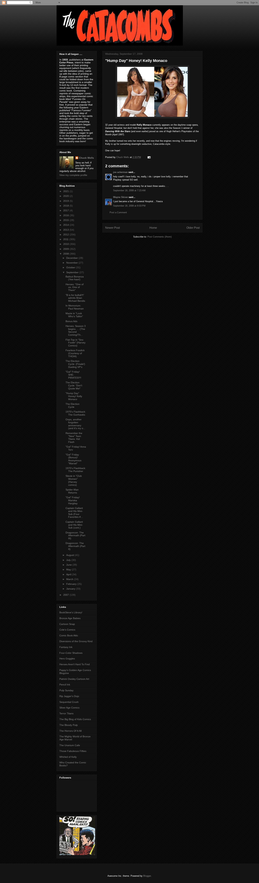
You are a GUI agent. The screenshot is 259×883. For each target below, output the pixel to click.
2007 (66, 594)
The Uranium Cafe (69, 745)
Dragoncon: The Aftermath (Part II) (75, 546)
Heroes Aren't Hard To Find (74, 664)
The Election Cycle (72, 405)
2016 (66, 215)
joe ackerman (120, 172)
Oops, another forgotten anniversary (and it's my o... (75, 424)
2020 (66, 196)
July (68, 560)
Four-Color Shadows (70, 652)
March (70, 579)
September (72, 272)
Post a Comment (118, 212)
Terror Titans (66, 713)
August (70, 555)
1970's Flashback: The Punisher (76, 470)
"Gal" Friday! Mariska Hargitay (73, 500)
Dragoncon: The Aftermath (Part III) (75, 535)
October (71, 267)
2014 (66, 224)
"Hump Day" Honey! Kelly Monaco (74, 396)
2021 (66, 191)
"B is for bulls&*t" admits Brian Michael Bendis (75, 298)
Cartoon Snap (67, 624)
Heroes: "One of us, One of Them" (75, 287)
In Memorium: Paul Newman (75, 307)
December (72, 258)
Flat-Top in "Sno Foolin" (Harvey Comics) (75, 342)
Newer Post (112, 227)
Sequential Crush (69, 702)
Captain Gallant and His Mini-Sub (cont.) (74, 524)
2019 (66, 201)
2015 (66, 220)
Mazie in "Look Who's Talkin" (74, 315)
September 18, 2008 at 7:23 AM (129, 190)
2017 (66, 210)
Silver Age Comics (69, 707)
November (72, 262)
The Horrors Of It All (70, 730)
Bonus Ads (71, 321)
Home (153, 227)
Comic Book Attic (68, 635)
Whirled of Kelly (68, 756)
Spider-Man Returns (72, 491)
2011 (66, 239)
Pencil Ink (64, 684)
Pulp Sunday (66, 690)
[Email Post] (148, 157)
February (71, 584)
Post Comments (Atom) (159, 236)
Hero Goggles (67, 658)
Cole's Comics (67, 629)
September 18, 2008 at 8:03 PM (129, 205)
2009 (66, 249)
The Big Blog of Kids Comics (75, 719)
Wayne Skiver (120, 197)
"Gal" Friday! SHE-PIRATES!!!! (73, 374)
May (69, 569)
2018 (66, 205)
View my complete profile (73, 175)
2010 (66, 244)
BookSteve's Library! (70, 612)
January (71, 588)
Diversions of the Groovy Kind (75, 641)
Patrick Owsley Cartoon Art (74, 679)
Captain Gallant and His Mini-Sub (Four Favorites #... (74, 512)
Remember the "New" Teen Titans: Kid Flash (74, 437)
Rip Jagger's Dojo (69, 696)
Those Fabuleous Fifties (72, 751)
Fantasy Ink (65, 647)
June (69, 564)
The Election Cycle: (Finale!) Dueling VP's (75, 364)
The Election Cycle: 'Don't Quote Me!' (74, 385)
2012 (66, 234)
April (69, 574)
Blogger (147, 876)
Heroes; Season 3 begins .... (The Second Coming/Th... (76, 330)
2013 (66, 229)
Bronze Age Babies (70, 618)
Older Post (193, 227)
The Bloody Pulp (68, 725)
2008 (66, 253)
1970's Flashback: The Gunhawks (76, 413)
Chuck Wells (86, 157)
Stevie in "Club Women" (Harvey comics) (74, 480)
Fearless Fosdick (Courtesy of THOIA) (75, 353)
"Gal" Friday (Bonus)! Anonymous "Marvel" (73, 459)
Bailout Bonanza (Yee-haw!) (75, 278)
